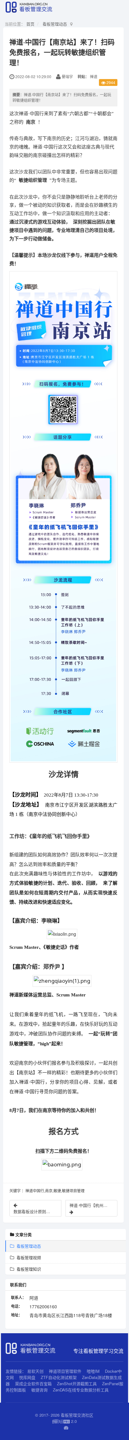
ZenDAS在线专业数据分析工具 (81, 1390)
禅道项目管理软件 (65, 1371)
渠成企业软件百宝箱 (34, 1383)
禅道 (93, 76)
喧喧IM (93, 1371)
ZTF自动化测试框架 (59, 1377)
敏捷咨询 (39, 1390)
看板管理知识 (27, 1269)
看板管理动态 (55, 24)
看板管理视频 (27, 1257)
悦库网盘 (27, 1377)
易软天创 (35, 1371)
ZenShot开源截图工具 (77, 1383)
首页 (30, 24)
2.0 (64, 1421)
